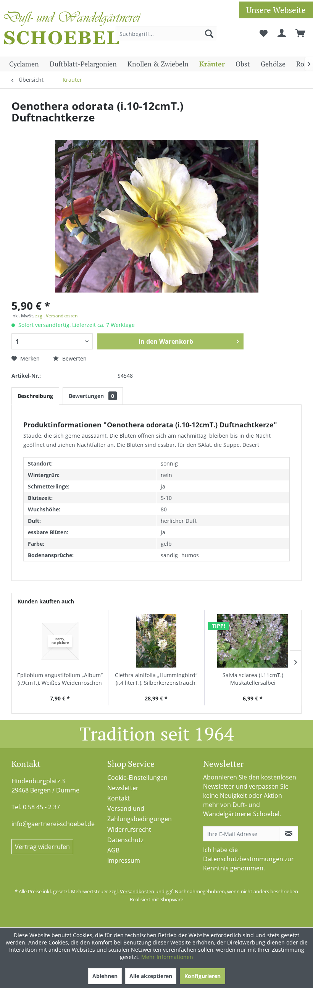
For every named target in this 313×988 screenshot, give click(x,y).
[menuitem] (167, 33)
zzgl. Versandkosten (56, 315)
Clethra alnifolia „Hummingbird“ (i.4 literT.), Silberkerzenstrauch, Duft (156, 679)
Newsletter (123, 788)
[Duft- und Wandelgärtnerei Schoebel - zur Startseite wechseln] (72, 30)
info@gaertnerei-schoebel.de (53, 824)
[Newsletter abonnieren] (288, 833)
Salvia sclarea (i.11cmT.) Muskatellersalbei (253, 678)
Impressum (123, 860)
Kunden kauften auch (46, 601)
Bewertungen (91, 395)
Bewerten (74, 358)
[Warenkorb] (300, 33)
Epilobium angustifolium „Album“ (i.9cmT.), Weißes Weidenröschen (60, 678)
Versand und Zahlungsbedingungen (139, 813)
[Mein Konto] (282, 33)
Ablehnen (105, 976)
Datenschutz (125, 840)
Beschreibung (35, 395)
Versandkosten (137, 891)
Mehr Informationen (167, 957)
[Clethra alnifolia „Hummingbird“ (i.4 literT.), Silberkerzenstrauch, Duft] (156, 641)
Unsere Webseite (276, 10)
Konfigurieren (202, 976)
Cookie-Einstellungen (137, 777)
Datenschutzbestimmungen (243, 859)
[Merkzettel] (263, 33)
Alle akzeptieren (150, 976)
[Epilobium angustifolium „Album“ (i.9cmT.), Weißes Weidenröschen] (60, 641)
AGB (113, 850)
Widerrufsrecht (129, 829)
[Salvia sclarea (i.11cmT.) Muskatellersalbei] (252, 641)
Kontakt (118, 798)
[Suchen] (209, 33)
